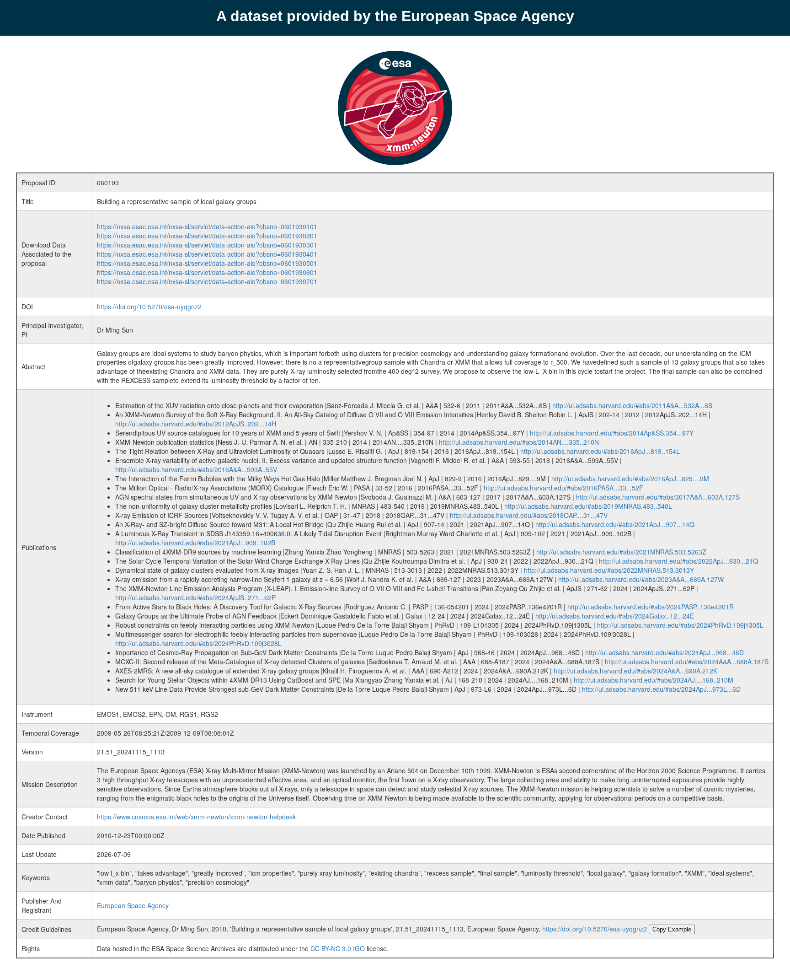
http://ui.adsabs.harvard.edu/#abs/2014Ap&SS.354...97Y (612, 432)
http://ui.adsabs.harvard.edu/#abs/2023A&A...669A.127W (641, 579)
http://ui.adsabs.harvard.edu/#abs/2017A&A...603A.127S (658, 496)
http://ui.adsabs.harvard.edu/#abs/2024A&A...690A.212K (635, 670)
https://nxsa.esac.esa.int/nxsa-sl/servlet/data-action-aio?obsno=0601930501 (207, 263)
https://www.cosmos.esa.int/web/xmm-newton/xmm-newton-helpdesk (196, 816)
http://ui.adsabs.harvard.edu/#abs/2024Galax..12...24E (614, 615)
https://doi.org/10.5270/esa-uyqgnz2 (149, 306)
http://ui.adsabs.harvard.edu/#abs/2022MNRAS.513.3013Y (609, 570)
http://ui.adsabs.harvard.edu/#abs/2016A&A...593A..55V (196, 469)
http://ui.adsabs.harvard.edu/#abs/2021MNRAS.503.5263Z (621, 551)
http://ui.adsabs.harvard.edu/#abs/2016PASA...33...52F (563, 487)
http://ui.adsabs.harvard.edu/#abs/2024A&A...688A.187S (687, 661)
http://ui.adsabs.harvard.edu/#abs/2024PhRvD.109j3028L (198, 643)
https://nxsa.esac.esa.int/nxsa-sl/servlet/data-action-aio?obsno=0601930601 (207, 272)
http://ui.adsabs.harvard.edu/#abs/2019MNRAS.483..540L (588, 506)
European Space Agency (133, 905)
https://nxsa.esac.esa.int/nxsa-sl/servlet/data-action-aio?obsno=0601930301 (207, 244)
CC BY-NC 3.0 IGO (337, 948)
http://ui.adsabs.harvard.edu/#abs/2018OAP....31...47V (529, 515)
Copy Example (671, 929)
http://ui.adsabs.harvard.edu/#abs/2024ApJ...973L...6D (661, 689)
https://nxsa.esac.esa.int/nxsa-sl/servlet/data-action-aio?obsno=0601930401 (207, 253)
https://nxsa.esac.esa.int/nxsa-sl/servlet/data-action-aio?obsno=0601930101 (207, 226)
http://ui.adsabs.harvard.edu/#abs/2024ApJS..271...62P (195, 597)
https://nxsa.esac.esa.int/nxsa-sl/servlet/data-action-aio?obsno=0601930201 (207, 235)
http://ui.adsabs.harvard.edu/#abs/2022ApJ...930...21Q (678, 560)
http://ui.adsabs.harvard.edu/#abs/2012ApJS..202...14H (195, 423)
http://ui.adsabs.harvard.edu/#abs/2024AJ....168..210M (653, 679)
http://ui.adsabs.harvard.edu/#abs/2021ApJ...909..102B (195, 542)
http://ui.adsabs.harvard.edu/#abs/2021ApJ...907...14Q (614, 524)
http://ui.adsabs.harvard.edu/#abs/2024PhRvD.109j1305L (680, 625)
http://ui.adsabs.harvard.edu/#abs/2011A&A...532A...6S (632, 405)
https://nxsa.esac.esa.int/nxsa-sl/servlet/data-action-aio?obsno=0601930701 (207, 281)
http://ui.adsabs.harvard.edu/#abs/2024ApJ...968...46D (664, 652)
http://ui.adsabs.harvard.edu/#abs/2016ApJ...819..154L (600, 451)
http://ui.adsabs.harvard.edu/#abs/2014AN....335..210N (519, 442)
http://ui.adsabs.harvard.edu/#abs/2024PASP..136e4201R (650, 606)
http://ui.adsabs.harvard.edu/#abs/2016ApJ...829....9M (630, 478)
